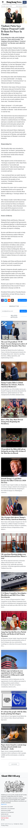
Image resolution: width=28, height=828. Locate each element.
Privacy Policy (4, 825)
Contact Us (16, 824)
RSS (4, 819)
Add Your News (5, 818)
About (21, 824)
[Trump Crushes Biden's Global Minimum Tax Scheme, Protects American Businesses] (14, 371)
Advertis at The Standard (7, 812)
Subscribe (23, 311)
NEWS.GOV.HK (4, 814)
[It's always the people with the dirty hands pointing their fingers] (14, 700)
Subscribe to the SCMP (7, 806)
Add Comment (22, 300)
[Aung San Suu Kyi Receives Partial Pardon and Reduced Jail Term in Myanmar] (14, 620)
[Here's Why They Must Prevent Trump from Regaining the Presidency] (14, 408)
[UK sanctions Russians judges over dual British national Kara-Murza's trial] (14, 542)
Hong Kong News (14, 1)
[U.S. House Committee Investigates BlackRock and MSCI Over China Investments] (14, 581)
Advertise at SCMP (6, 810)
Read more (4, 804)
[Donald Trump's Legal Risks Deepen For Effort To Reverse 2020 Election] (14, 467)
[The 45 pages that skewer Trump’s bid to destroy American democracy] (14, 506)
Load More (14, 764)
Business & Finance (6, 816)
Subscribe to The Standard (8, 808)
